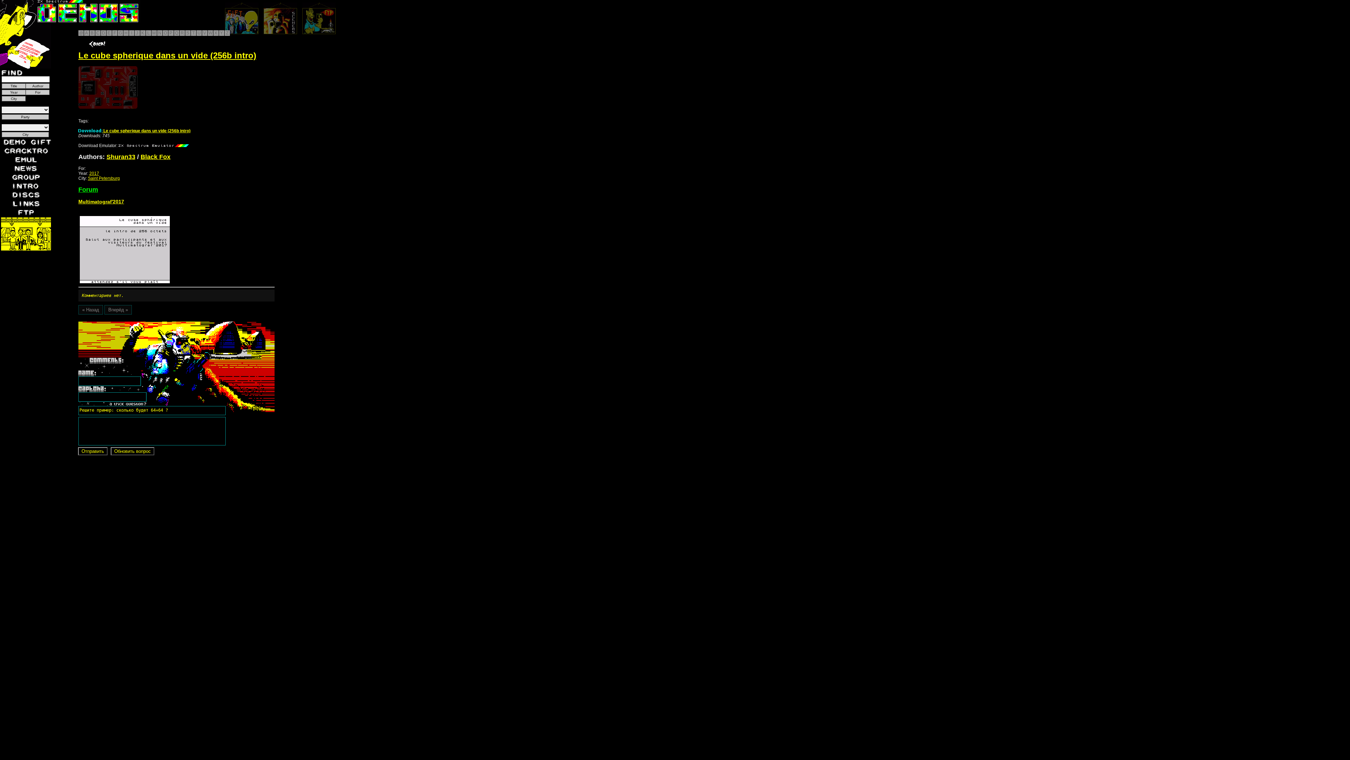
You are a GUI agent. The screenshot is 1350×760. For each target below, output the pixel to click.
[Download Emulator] (153, 145)
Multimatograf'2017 (101, 201)
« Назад (90, 309)
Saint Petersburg (104, 178)
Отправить (93, 451)
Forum (88, 189)
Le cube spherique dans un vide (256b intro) (146, 130)
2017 (94, 173)
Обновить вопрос (132, 451)
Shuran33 (121, 156)
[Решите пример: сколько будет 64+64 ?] (122, 324)
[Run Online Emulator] (107, 87)
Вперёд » (118, 309)
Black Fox (156, 156)
